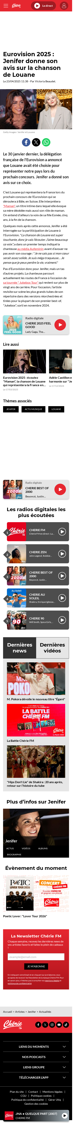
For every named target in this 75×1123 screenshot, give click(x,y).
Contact (33, 1091)
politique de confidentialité (20, 983)
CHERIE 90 (36, 618)
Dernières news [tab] (19, 648)
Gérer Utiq (54, 1099)
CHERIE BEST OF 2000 (37, 489)
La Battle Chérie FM (20, 740)
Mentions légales (52, 1091)
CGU (23, 1095)
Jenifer (11, 841)
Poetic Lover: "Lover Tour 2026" (25, 916)
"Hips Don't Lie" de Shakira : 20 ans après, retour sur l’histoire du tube (35, 783)
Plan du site (17, 1091)
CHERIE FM (37, 530)
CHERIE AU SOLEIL (37, 596)
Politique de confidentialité (27, 1099)
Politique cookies (41, 1095)
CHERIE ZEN (38, 552)
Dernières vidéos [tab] (52, 648)
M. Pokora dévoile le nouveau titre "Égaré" (36, 699)
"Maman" (9, 206)
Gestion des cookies (36, 1103)
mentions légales (52, 980)
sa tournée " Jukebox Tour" (21, 282)
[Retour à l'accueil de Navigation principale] (16, 6)
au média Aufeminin (30, 249)
